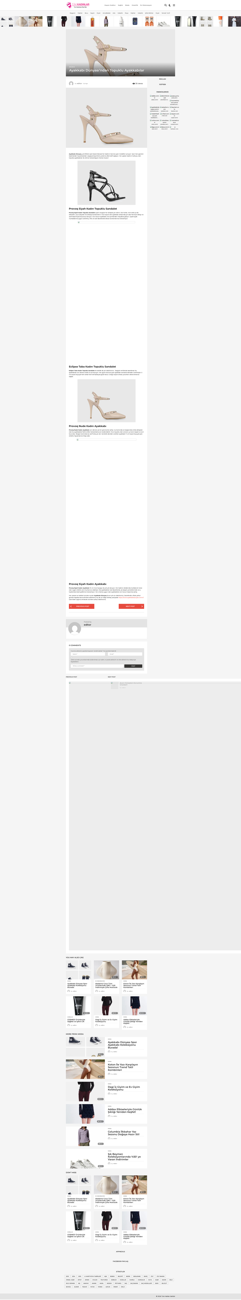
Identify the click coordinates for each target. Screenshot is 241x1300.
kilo (170, 1280)
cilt (152, 1276)
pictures (118, 1283)
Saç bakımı (134, 1283)
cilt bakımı (160, 1276)
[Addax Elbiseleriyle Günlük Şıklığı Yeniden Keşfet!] (134, 1005)
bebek (112, 1276)
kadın (164, 1280)
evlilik (95, 1280)
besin (128, 1276)
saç (126, 1283)
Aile (114, 13)
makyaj (86, 1283)
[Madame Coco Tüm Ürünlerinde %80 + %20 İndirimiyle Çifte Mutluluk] (106, 969)
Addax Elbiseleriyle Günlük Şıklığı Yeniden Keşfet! (133, 1021)
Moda (127, 5)
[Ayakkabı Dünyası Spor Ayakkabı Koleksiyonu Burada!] (78, 969)
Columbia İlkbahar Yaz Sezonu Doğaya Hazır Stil (123, 1133)
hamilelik (141, 1280)
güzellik (123, 1280)
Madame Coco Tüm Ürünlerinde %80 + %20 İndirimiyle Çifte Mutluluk (106, 985)
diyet (80, 1280)
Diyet (98, 13)
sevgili (68, 1287)
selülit (164, 1283)
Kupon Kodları (110, 5)
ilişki (157, 1280)
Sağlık (120, 5)
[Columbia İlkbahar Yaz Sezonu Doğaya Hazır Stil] (85, 1136)
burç (146, 1276)
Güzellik (135, 5)
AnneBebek (106, 13)
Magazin (72, 13)
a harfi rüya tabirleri (92, 1276)
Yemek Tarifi (166, 13)
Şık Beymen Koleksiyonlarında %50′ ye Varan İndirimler (124, 1157)
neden (109, 1283)
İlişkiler (80, 13)
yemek (100, 1287)
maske (94, 1283)
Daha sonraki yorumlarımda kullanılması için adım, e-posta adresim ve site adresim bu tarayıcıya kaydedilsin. (103, 661)
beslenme (137, 1276)
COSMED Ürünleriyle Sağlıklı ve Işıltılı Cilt (76, 1021)
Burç (86, 13)
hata (150, 1280)
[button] (165, 5)
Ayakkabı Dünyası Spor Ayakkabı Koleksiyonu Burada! (77, 985)
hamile (132, 1280)
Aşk (105, 1276)
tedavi (84, 1287)
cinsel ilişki (70, 1280)
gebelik (114, 1280)
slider (76, 1287)
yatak (92, 1287)
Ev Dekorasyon (146, 5)
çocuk (108, 1287)
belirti (120, 1276)
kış (79, 1283)
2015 (79, 1276)
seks (156, 1283)
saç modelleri (146, 1283)
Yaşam (92, 13)
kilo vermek (70, 1283)
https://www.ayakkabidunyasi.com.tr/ (131, 597)
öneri (115, 1287)
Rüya (126, 13)
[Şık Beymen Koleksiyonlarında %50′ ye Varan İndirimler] (85, 1158)
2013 (67, 1276)
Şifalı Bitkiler (149, 13)
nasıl (102, 1283)
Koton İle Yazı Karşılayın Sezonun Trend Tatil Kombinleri (133, 985)
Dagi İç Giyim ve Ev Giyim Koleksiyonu (106, 1021)
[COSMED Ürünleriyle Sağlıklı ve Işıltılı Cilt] (78, 1005)
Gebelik (120, 13)
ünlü (123, 1287)
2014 (73, 1276)
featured (104, 1280)
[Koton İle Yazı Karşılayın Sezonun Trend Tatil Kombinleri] (134, 969)
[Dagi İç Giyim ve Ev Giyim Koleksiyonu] (106, 1005)
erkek (87, 1280)
